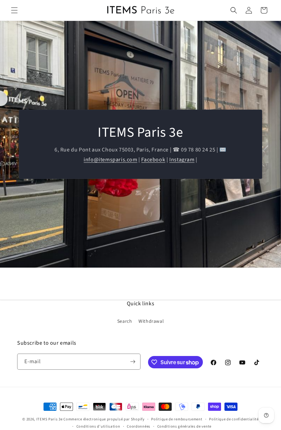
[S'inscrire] (132, 362)
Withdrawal (151, 321)
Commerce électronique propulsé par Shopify (103, 419)
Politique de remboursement (176, 419)
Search (124, 321)
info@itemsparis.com (110, 159)
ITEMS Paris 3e (49, 419)
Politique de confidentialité (234, 419)
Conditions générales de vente (184, 426)
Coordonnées (138, 426)
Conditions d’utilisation (98, 426)
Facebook (153, 159)
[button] (14, 10)
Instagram (181, 159)
